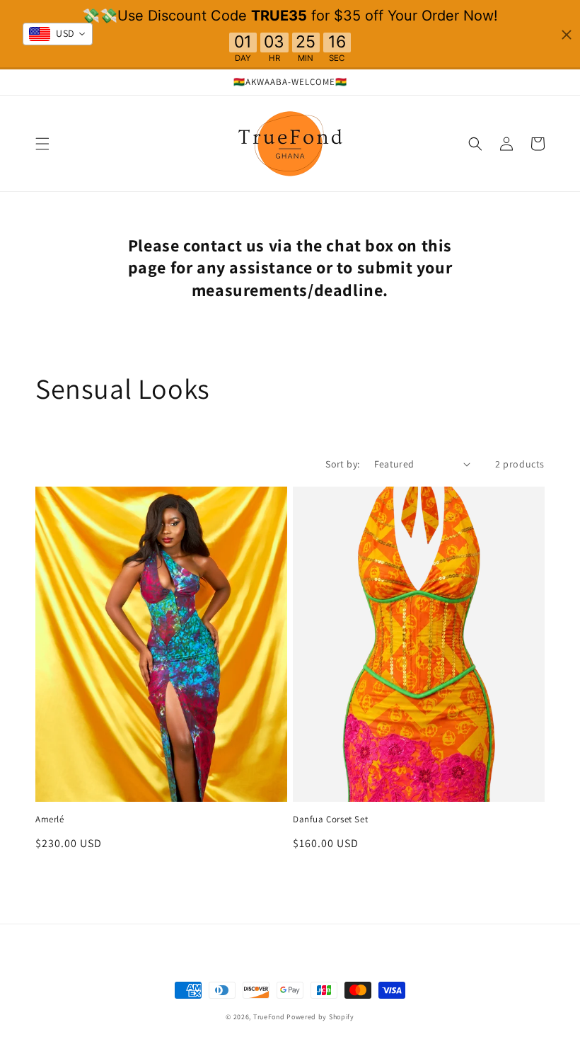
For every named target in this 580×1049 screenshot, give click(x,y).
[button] (42, 143)
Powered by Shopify (320, 1016)
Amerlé (49, 819)
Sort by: (342, 464)
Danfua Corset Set (330, 819)
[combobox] (58, 34)
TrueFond (269, 1016)
